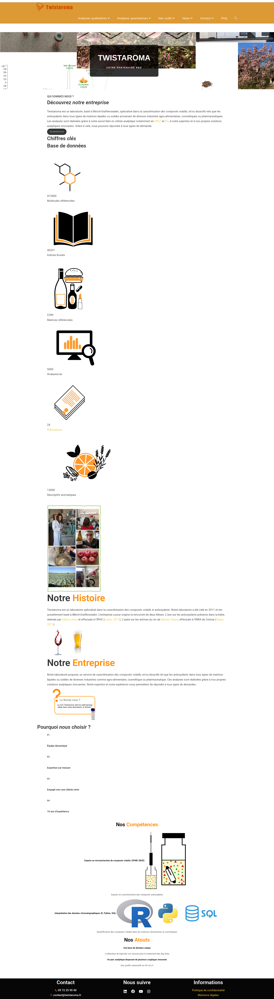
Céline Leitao (69, 619)
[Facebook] (133, 991)
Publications (54, 429)
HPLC (158, 121)
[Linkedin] (125, 991)
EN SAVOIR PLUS (57, 132)
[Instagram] (148, 991)
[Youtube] (140, 991)
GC (167, 121)
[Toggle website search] (235, 18)
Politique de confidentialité (208, 990)
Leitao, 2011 (112, 619)
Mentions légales (208, 995)
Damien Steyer (169, 619)
